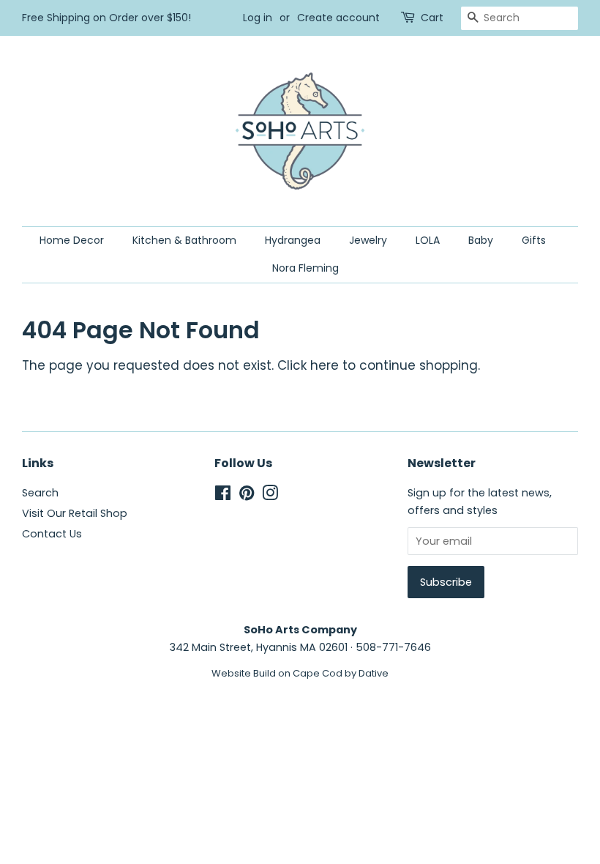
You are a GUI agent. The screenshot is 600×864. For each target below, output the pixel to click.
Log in (257, 17)
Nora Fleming (305, 268)
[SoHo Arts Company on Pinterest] (247, 495)
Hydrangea (292, 240)
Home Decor (72, 240)
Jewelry (368, 240)
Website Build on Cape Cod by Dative (300, 673)
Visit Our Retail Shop (74, 513)
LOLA (428, 240)
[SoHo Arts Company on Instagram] (270, 495)
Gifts (534, 240)
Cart (432, 17)
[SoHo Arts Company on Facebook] (222, 495)
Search (40, 492)
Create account (338, 17)
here (324, 365)
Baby (480, 240)
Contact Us (52, 533)
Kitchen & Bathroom (184, 240)
